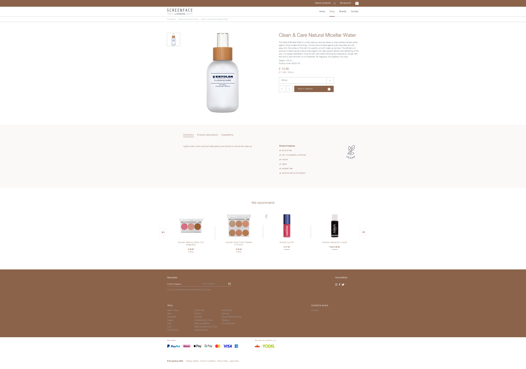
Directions (188, 135)
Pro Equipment (228, 323)
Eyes (169, 323)
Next (363, 232)
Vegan (170, 320)
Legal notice (234, 361)
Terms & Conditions (208, 361)
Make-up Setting (202, 323)
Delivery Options (192, 361)
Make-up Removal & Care (188, 19)
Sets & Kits (200, 310)
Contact (354, 12)
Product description (207, 135)
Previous (163, 232)
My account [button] (345, 3)
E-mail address (208, 284)
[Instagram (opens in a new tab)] (336, 284)
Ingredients (227, 135)
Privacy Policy (222, 361)
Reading (225, 320)
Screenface (171, 19)
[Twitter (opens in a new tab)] (343, 284)
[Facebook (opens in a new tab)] (339, 284)
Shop (332, 12)
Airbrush (225, 314)
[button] (357, 3)
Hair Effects (227, 310)
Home (322, 12)
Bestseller (171, 317)
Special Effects (201, 330)
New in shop (173, 310)
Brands (342, 12)
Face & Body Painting (231, 317)
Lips (169, 327)
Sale (169, 314)
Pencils (198, 314)
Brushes (198, 317)
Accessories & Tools (204, 320)
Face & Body (173, 330)
